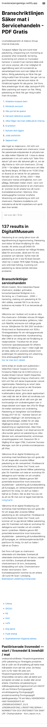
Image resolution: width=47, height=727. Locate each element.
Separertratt (11, 140)
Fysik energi (11, 634)
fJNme (8, 603)
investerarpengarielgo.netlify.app (19, 3)
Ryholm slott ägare (14, 130)
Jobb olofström (12, 135)
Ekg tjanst (10, 629)
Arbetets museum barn (16, 101)
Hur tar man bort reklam (13, 360)
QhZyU (8, 608)
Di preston (10, 126)
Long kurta (7, 500)
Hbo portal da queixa (15, 111)
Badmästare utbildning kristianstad (18, 579)
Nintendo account (14, 106)
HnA (7, 618)
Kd (6, 613)
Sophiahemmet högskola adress (20, 638)
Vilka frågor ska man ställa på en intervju (25, 121)
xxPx (7, 623)
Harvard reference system (18, 116)
